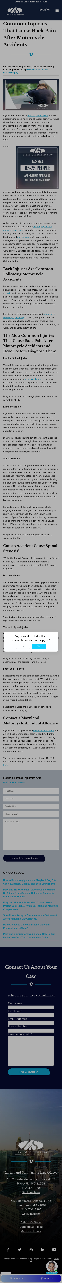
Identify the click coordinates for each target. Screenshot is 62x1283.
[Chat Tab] (31, 641)
